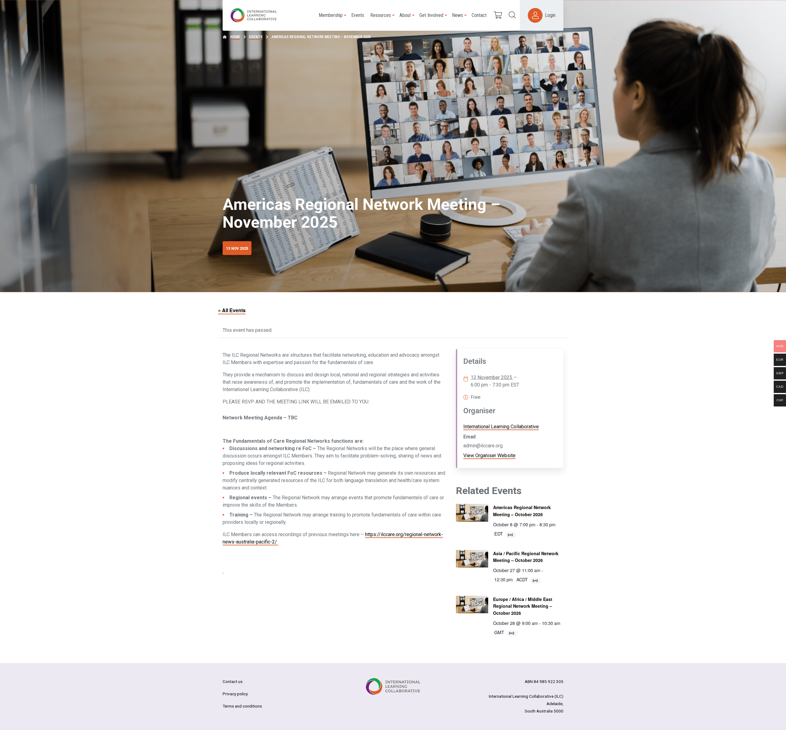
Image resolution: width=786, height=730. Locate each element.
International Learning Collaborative (501, 427)
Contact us (233, 681)
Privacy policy (235, 693)
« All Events (232, 310)
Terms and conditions (242, 706)
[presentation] (472, 513)
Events (256, 37)
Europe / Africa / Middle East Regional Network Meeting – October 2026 (522, 606)
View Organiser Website (489, 455)
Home (235, 37)
